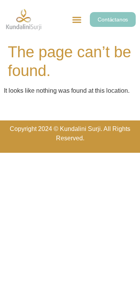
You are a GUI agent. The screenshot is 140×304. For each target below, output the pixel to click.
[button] (77, 19)
